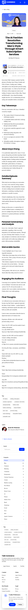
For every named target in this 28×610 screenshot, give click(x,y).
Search (21, 449)
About (3, 581)
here (19, 315)
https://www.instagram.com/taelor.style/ (16, 376)
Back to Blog (6, 9)
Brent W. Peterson (14, 58)
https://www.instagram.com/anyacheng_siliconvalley (15, 387)
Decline (20, 604)
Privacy (17, 589)
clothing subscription (14, 398)
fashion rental (16, 404)
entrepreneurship (6, 404)
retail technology (6, 413)
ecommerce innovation (19, 401)
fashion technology (7, 407)
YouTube (22, 566)
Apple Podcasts (6, 566)
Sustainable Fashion (17, 413)
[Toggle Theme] (20, 2)
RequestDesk (4, 589)
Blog (3, 577)
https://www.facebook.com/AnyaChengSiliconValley (15, 382)
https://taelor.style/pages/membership (16, 332)
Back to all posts (8, 439)
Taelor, (7, 84)
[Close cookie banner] (26, 595)
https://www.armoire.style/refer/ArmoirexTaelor (15, 344)
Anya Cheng (14, 82)
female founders (17, 407)
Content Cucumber (6, 591)
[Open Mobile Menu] (24, 2)
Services (4, 579)
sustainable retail (6, 416)
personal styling (13, 410)
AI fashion (5, 398)
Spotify (15, 566)
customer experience (7, 401)
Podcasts (14, 30)
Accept (12, 604)
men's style (5, 410)
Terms (16, 591)
